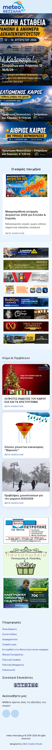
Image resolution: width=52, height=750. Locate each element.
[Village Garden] (26, 313)
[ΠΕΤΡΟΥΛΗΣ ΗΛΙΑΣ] (26, 530)
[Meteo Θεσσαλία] (14, 6)
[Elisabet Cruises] (26, 289)
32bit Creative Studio (32, 744)
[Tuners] (26, 592)
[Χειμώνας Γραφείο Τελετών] (26, 326)
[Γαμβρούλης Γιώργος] (26, 277)
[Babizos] (26, 301)
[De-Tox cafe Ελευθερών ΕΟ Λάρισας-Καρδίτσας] (26, 338)
